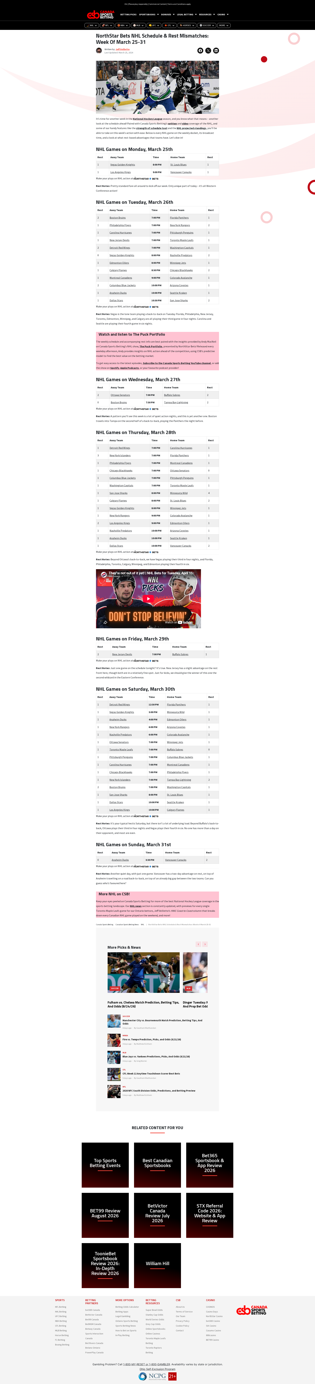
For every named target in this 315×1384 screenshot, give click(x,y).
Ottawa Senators (120, 395)
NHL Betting (60, 1311)
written (172, 123)
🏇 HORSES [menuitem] (185, 25)
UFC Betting (61, 1316)
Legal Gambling (123, 1316)
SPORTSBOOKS (147, 14)
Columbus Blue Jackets (123, 285)
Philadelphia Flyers (120, 225)
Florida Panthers (179, 217)
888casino (211, 1335)
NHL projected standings (191, 128)
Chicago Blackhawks (181, 270)
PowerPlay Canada (94, 1352)
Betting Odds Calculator (127, 1306)
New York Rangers (180, 225)
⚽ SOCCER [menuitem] (205, 25)
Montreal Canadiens (121, 277)
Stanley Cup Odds (154, 1314)
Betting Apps (122, 1311)
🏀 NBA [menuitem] (121, 25)
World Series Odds (155, 1319)
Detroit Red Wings (120, 247)
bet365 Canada (92, 1309)
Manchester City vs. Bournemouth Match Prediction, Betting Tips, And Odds (162, 1022)
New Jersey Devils (119, 240)
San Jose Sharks (179, 300)
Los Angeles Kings (120, 172)
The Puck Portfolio (150, 346)
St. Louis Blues (178, 164)
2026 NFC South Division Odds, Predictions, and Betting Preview (159, 1090)
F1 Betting (60, 1339)
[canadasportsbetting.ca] (101, 14)
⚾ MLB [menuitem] (136, 25)
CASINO (221, 14)
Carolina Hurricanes (121, 232)
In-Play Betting (123, 1335)
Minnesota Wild (179, 493)
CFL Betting (60, 1325)
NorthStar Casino (214, 1316)
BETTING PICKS (128, 14)
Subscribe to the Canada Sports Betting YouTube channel (177, 363)
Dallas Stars (116, 300)
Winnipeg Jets (178, 262)
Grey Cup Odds (153, 1324)
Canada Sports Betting (104, 924)
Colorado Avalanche (181, 277)
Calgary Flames (118, 270)
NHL (142, 924)
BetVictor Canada (93, 1314)
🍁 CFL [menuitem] (167, 25)
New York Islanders (120, 455)
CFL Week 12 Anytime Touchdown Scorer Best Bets (151, 1073)
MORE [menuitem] (222, 25)
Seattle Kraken (178, 292)
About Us (180, 1306)
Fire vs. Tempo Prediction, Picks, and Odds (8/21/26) (152, 1039)
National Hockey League (147, 118)
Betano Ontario (92, 1347)
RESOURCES (205, 14)
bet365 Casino (213, 1320)
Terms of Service (184, 1311)
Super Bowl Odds (154, 1309)
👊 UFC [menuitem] (152, 25)
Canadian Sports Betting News (127, 924)
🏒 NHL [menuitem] (90, 25)
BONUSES (166, 14)
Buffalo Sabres (172, 395)
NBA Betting (61, 1320)
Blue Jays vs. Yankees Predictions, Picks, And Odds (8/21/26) (156, 1056)
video (185, 123)
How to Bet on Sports (126, 1330)
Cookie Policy (182, 1325)
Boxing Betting (62, 1344)
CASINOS (210, 1306)
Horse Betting (62, 1335)
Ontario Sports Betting (127, 1320)
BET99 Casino (212, 1339)
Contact (180, 1330)
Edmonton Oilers (119, 262)
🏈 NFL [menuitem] (105, 25)
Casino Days (212, 1311)
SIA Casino (211, 1325)
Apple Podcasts (129, 367)
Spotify (114, 367)
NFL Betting (60, 1306)
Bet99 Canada (92, 1319)
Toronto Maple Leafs (181, 240)
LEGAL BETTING (185, 14)
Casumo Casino (213, 1330)
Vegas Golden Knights (122, 164)
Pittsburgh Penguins (181, 232)
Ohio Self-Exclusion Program (157, 1369)
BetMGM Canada (93, 1324)
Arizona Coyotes (179, 285)
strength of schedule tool (151, 128)
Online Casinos (153, 1333)
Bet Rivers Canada (94, 1343)
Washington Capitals (182, 247)
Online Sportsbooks (155, 1328)
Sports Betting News (126, 1325)
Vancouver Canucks (181, 172)
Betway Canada (92, 1328)
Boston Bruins (118, 217)
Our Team (180, 1316)
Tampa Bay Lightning (176, 402)
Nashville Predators (181, 255)
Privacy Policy (182, 1320)
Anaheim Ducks (118, 292)
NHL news (136, 906)
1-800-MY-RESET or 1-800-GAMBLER (146, 1364)
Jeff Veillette (123, 49)
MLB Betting (61, 1330)
